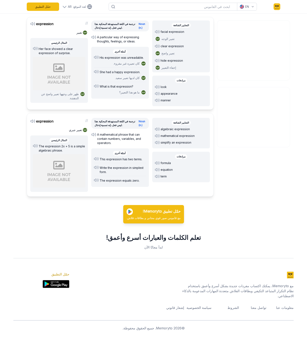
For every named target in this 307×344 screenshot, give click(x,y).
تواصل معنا (258, 308)
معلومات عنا (285, 308)
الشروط (233, 308)
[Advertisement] (253, 49)
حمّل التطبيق (43, 6)
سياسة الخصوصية (198, 308)
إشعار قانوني (175, 308)
